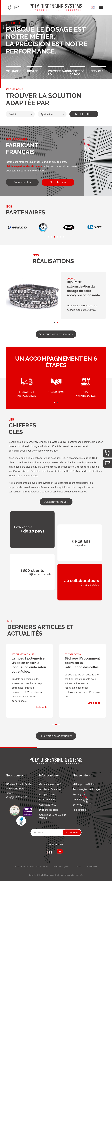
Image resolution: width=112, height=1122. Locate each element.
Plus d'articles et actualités (56, 735)
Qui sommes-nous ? (56, 501)
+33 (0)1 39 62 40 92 (107, 453)
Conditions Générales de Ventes (52, 816)
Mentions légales (61, 866)
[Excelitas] (96, 227)
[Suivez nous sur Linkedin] (49, 851)
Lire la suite (29, 678)
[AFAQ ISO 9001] (27, 811)
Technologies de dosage (86, 789)
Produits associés (48, 810)
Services (98, 66)
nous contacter (107, 463)
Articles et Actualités (50, 789)
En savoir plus (22, 182)
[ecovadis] (14, 810)
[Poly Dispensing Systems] (56, 7)
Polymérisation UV (56, 66)
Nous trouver (58, 182)
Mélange (13, 66)
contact (16, 7)
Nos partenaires (48, 794)
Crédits (78, 866)
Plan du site (92, 866)
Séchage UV (79, 794)
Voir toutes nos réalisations (56, 334)
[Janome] (70, 227)
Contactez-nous (47, 804)
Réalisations (79, 810)
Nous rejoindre (47, 799)
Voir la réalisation (56, 295)
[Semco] (44, 227)
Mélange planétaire (83, 784)
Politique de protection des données (31, 866)
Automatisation (81, 799)
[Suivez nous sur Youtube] (59, 851)
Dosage (35, 66)
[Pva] (19, 227)
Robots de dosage (77, 66)
